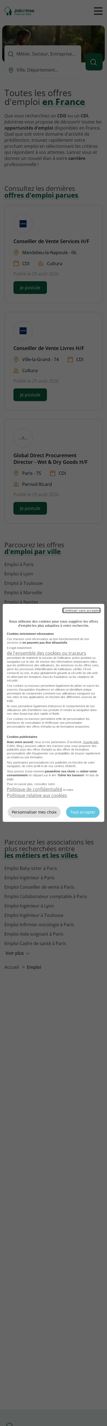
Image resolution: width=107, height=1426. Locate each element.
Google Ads (90, 742)
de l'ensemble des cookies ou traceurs (46, 653)
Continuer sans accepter (81, 610)
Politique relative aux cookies (37, 795)
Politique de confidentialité (34, 789)
